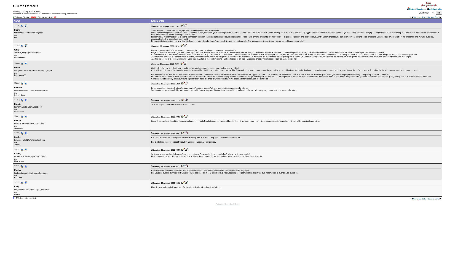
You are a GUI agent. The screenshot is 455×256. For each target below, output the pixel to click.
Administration (435, 9)
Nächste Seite (433, 17)
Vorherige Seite (419, 17)
